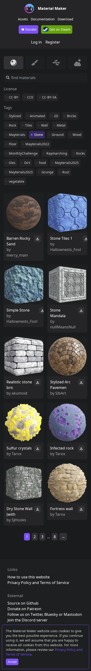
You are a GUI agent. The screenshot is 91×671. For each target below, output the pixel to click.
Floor (13, 144)
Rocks (80, 153)
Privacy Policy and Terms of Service (38, 582)
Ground (58, 134)
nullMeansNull (63, 327)
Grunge (47, 172)
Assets (23, 19)
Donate (30, 29)
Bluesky (51, 614)
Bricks (71, 116)
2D (56, 116)
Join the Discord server (27, 620)
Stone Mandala (58, 313)
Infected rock (62, 448)
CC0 (30, 97)
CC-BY (13, 97)
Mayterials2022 (37, 144)
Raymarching (56, 153)
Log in (36, 42)
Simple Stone (18, 310)
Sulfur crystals (19, 448)
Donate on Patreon (24, 608)
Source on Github (22, 603)
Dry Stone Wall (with (19, 511)
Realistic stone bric (19, 384)
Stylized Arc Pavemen (60, 384)
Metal (61, 125)
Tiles (28, 125)
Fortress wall (61, 508)
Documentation (43, 19)
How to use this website (28, 577)
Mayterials (17, 134)
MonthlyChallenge (23, 153)
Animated (37, 116)
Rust (65, 172)
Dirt (27, 162)
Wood (77, 134)
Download (65, 19)
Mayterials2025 (67, 162)
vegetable (16, 181)
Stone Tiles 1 (61, 238)
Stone (38, 134)
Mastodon (73, 614)
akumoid (19, 393)
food (42, 162)
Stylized (15, 116)
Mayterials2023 (21, 172)
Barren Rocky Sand (18, 241)
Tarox (16, 453)
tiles (12, 162)
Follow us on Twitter (24, 614)
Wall (44, 125)
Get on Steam (59, 29)
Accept (12, 662)
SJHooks (19, 519)
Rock (12, 125)
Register (53, 42)
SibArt (60, 393)
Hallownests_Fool (65, 249)
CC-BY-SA (49, 97)
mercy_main (17, 255)
